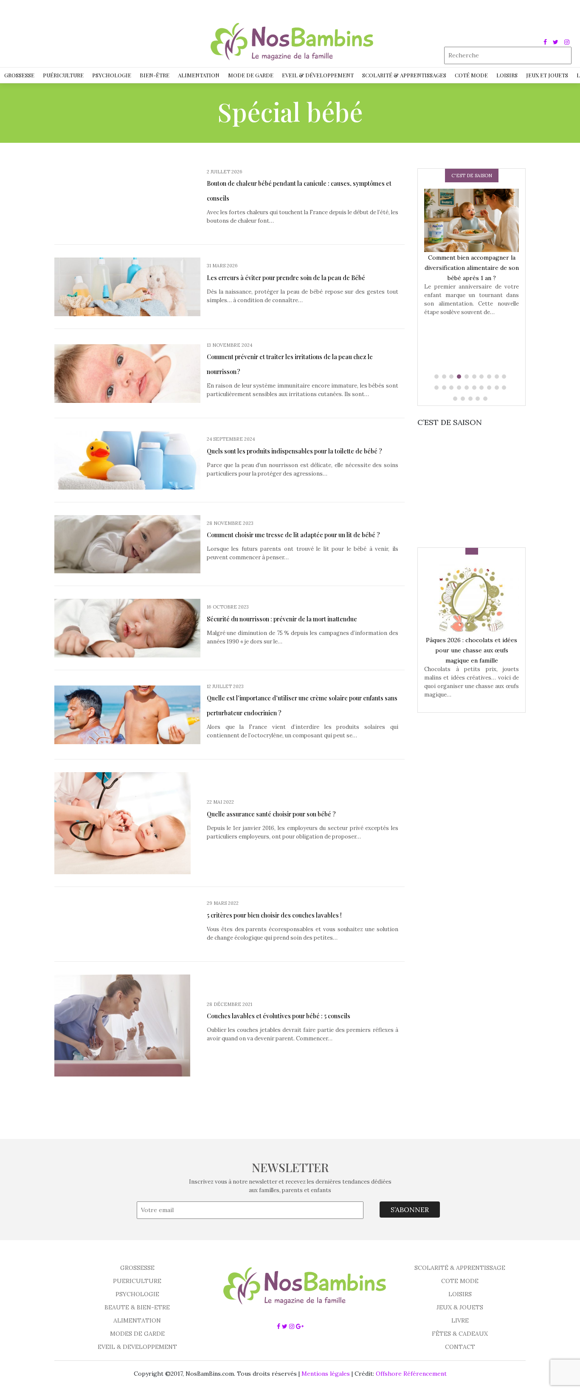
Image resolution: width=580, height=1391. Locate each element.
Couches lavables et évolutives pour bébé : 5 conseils (278, 1016)
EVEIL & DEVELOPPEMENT (137, 1347)
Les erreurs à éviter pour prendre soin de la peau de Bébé (286, 278)
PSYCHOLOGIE (137, 1294)
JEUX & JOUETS (459, 1307)
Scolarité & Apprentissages (404, 75)
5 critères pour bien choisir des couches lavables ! (274, 915)
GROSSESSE (137, 1268)
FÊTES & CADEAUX (460, 1333)
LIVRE (460, 1320)
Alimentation (199, 75)
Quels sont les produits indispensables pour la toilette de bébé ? (294, 451)
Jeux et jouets (547, 75)
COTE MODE (460, 1281)
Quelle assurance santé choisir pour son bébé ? (271, 814)
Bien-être (154, 75)
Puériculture (63, 75)
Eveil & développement (318, 75)
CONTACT (460, 1347)
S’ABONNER (410, 1209)
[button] (438, 376)
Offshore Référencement (411, 1373)
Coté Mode (471, 75)
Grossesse (19, 75)
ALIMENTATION (137, 1320)
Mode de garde (250, 75)
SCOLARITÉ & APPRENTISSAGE (459, 1268)
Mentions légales (325, 1373)
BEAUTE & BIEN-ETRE (137, 1307)
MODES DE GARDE (137, 1333)
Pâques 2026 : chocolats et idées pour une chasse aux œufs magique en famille (471, 650)
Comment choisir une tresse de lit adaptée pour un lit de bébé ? (293, 535)
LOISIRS (460, 1294)
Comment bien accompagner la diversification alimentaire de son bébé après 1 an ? (472, 268)
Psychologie (111, 75)
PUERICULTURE (137, 1281)
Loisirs (507, 75)
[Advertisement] (481, 481)
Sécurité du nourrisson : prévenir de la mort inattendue (282, 619)
